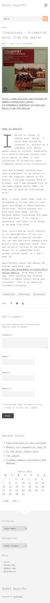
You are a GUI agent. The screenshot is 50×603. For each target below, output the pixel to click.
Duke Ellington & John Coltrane (26, 442)
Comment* (7, 334)
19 (36, 486)
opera (4, 27)
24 (23, 490)
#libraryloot (24, 294)
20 (43, 486)
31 (23, 493)
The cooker (13, 455)
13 (43, 482)
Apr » (16, 500)
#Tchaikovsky (39, 294)
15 (10, 486)
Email (6, 372)
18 (30, 486)
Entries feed (9, 565)
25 (30, 490)
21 (3, 490)
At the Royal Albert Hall (22, 451)
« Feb (5, 500)
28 (3, 493)
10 (23, 482)
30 (16, 493)
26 (36, 490)
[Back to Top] (25, 510)
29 (10, 493)
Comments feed (10, 568)
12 (36, 482)
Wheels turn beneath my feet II (26, 447)
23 (16, 490)
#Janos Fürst (9, 294)
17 (23, 486)
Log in (6, 561)
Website (6, 388)
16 (16, 486)
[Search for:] (25, 18)
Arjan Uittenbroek (25, 44)
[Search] (45, 18)
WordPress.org (10, 571)
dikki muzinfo (14, 5)
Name (5, 356)
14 (3, 486)
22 (10, 490)
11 (30, 482)
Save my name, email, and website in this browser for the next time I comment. (23, 406)
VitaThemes (18, 596)
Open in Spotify (12, 128)
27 (43, 490)
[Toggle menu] (46, 5)
